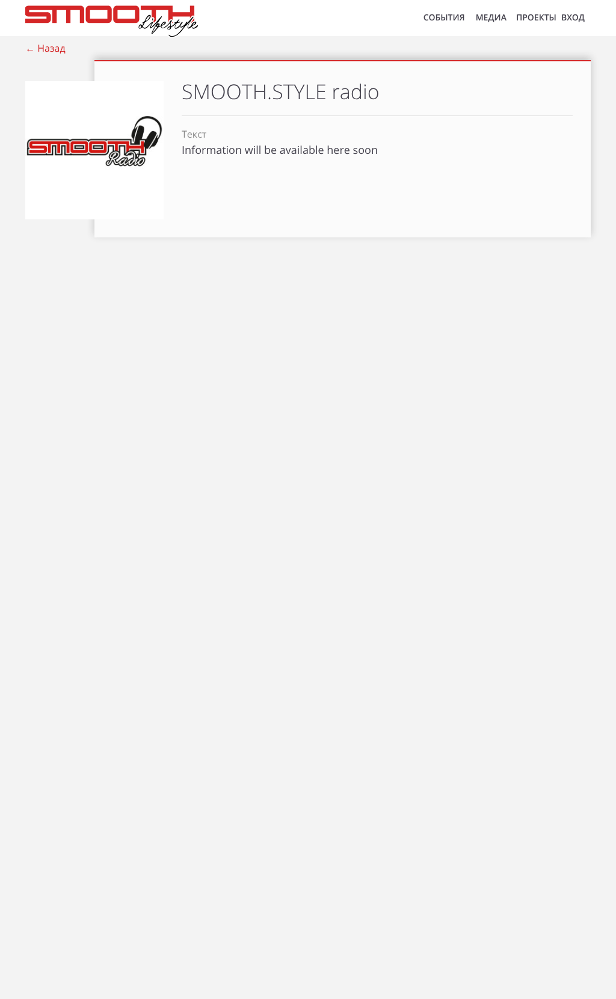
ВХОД (573, 17)
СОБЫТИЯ (444, 17)
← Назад (45, 48)
